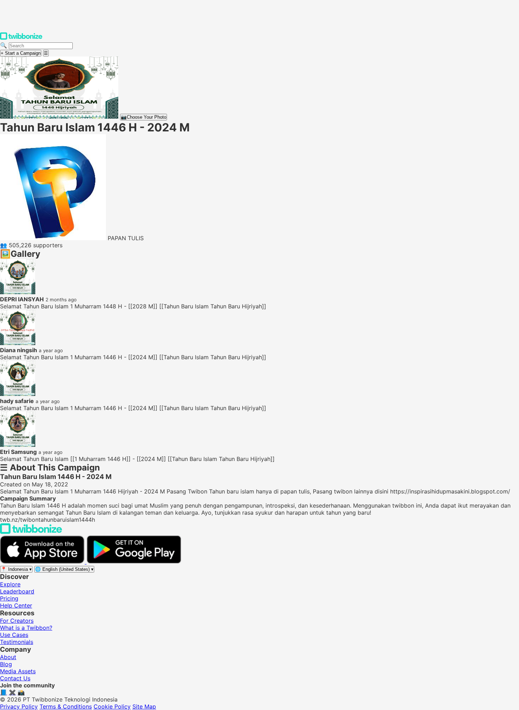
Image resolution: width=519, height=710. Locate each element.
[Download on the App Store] (43, 561)
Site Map (144, 706)
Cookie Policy (112, 706)
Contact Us (15, 678)
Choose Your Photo (143, 117)
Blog (6, 664)
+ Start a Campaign (21, 53)
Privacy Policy (19, 706)
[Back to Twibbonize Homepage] (31, 532)
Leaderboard (17, 591)
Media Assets (18, 671)
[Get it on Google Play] (133, 561)
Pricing (9, 598)
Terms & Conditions (66, 706)
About (8, 657)
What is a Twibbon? (26, 627)
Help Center (16, 605)
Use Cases (14, 634)
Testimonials (16, 641)
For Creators (17, 620)
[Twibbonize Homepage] (21, 38)
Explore (10, 584)
